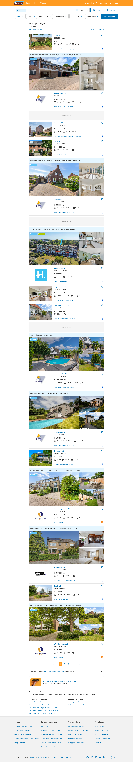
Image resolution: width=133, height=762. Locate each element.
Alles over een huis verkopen (52, 734)
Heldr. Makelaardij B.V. (62, 281)
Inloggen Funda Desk (76, 743)
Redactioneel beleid (102, 739)
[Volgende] (79, 664)
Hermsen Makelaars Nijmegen (65, 49)
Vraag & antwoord (20, 743)
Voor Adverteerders (102, 734)
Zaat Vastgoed (59, 522)
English (116, 757)
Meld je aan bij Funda (76, 726)
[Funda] (19, 3)
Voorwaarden (42, 757)
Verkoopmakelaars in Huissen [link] (78, 705)
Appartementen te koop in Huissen (41, 705)
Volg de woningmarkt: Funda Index (26, 739)
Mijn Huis (44, 726)
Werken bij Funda (101, 730)
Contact (98, 743)
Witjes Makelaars (60, 155)
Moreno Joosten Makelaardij (64, 581)
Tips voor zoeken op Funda (51, 743)
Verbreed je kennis (75, 739)
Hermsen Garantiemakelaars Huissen (67, 136)
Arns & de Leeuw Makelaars (64, 107)
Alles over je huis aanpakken (51, 739)
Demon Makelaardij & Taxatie (64, 300)
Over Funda (99, 726)
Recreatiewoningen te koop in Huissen (43, 714)
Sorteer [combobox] (97, 30)
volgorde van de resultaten (54, 672)
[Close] (24, 10)
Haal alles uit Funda (48, 747)
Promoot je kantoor (75, 734)
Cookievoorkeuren (64, 757)
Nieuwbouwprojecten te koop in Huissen (43, 711)
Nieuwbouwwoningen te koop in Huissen (44, 708)
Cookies (53, 757)
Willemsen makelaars (61, 599)
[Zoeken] (77, 10)
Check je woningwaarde (22, 730)
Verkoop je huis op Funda (23, 726)
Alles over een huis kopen (50, 730)
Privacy (33, 757)
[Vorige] (54, 664)
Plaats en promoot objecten (78, 730)
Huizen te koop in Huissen (38, 702)
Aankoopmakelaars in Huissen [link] (79, 702)
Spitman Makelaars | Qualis (63, 464)
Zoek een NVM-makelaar (22, 734)
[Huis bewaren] (102, 35)
